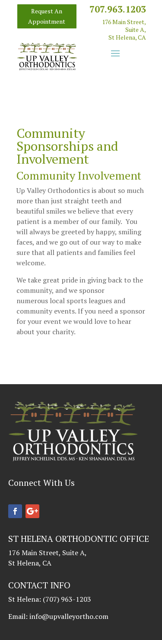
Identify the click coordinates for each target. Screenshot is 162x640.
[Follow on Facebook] (15, 511)
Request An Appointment (46, 16)
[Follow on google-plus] (32, 511)
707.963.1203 (117, 9)
